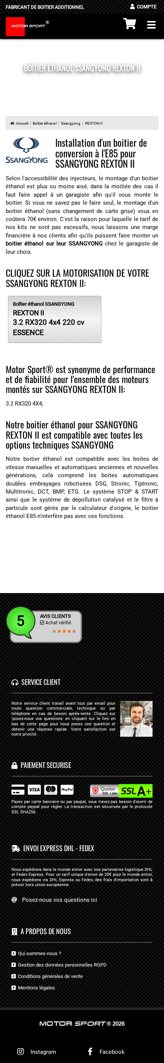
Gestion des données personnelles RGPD (61, 965)
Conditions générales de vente (49, 976)
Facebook (111, 1052)
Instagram (41, 1052)
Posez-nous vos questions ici (59, 899)
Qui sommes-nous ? (38, 953)
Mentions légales (35, 988)
